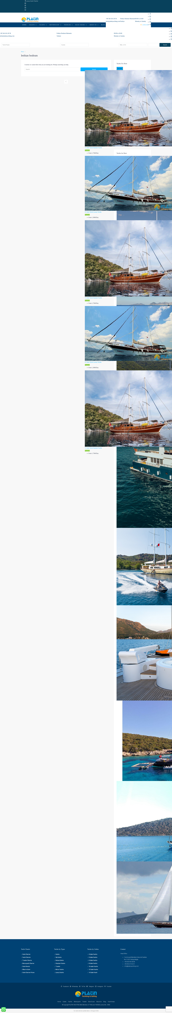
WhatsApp (75, 986)
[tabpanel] (101, 187)
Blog (103, 24)
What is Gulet (26, 969)
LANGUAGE (145, 24)
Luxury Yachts (97, 212)
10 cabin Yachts (93, 966)
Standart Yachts (97, 147)
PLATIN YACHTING (74, 1004)
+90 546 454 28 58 (111, 18)
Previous (119, 68)
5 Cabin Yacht (89, 147)
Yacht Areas (113, 24)
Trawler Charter (27, 960)
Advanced (154, 45)
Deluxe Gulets (60, 960)
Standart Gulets (60, 963)
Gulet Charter (26, 954)
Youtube (108, 986)
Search (165, 45)
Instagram (100, 986)
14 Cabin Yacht (93, 972)
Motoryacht (54, 24)
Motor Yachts (60, 969)
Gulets (32, 24)
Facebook (66, 986)
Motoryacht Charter (28, 963)
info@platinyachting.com (113, 21)
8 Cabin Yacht (89, 212)
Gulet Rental (26, 966)
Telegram (91, 986)
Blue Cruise (80, 24)
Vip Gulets (59, 957)
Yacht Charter (26, 957)
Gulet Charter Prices (28, 972)
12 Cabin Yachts (93, 969)
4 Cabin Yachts (93, 954)
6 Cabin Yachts (93, 960)
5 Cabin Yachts (93, 957)
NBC (81, 1004)
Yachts (42, 24)
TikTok (83, 986)
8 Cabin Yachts (93, 963)
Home (24, 24)
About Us (93, 24)
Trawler (67, 24)
